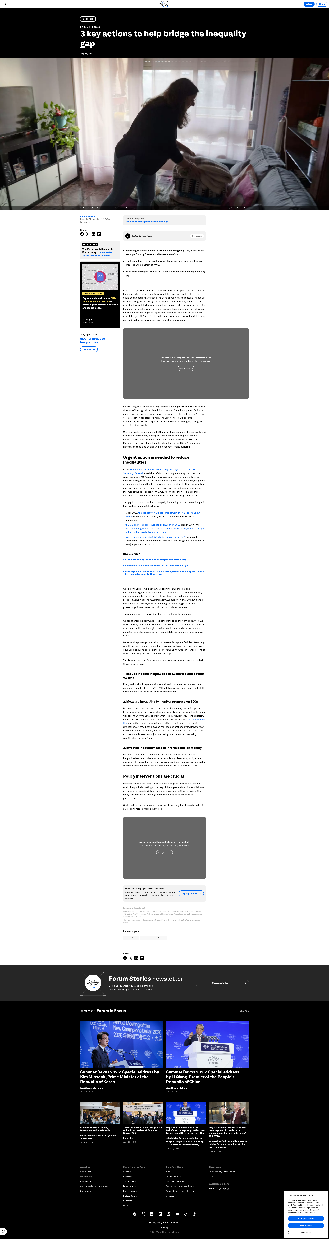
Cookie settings (306, 1233)
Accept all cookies (306, 1226)
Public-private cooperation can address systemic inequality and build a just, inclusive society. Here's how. (164, 573)
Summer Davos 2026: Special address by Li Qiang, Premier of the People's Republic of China (202, 1076)
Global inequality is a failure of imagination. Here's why (155, 559)
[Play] (127, 236)
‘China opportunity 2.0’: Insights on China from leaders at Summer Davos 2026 (142, 1130)
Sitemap (165, 1227)
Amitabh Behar (87, 216)
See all (244, 1011)
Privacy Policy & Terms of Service (164, 1222)
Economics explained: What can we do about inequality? (156, 565)
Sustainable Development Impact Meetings (146, 221)
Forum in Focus (90, 27)
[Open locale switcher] (3, 1231)
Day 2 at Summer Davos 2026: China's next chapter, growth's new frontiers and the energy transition (185, 1130)
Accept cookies (186, 368)
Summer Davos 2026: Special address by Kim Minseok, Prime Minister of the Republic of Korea (119, 1076)
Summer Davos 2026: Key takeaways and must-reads (95, 1129)
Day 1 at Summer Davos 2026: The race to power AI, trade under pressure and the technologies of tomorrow (227, 1131)
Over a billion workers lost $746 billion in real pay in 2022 (155, 536)
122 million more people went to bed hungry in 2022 (152, 524)
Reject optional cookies (306, 1219)
